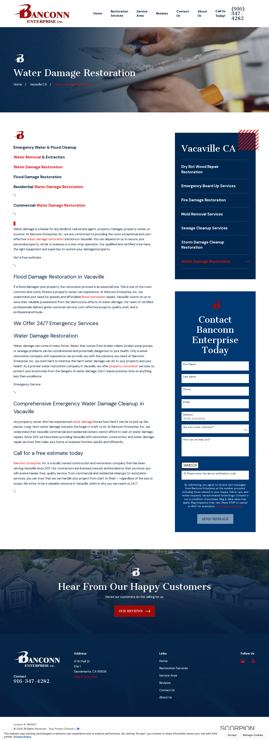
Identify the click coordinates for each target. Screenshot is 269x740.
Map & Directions (86, 677)
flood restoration (93, 297)
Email (186, 402)
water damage (82, 422)
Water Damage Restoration (38, 167)
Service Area (168, 675)
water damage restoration (45, 239)
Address (188, 414)
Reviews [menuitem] (162, 13)
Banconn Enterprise (27, 463)
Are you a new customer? (198, 427)
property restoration (123, 366)
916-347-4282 (31, 681)
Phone (187, 389)
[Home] (42, 13)
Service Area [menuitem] (142, 13)
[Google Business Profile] (243, 661)
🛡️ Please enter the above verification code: (209, 473)
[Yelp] (253, 661)
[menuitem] (215, 169)
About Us (165, 697)
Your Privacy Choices (62, 728)
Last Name (189, 376)
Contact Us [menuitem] (182, 13)
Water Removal (27, 157)
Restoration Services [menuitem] (119, 13)
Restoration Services (173, 668)
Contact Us (167, 690)
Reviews (165, 683)
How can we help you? (196, 439)
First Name (189, 364)
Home (163, 661)
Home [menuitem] (97, 13)
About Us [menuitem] (202, 13)
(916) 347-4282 (238, 13)
